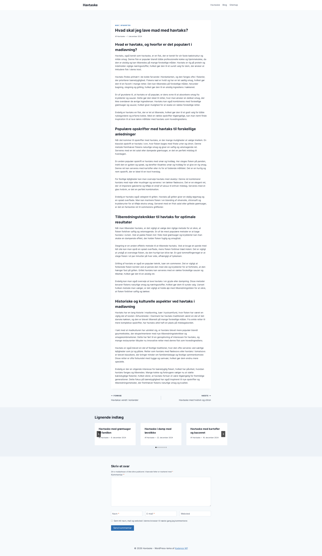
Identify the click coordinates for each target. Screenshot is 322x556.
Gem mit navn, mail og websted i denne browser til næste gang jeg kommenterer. (151, 521)
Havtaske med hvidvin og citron (195, 398)
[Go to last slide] (99, 434)
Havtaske (215, 5)
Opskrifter (125, 25)
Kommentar (117, 474)
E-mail (151, 513)
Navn (115, 513)
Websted (185, 513)
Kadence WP (181, 548)
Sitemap (234, 5)
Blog (225, 5)
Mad (117, 25)
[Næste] (223, 434)
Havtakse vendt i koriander (124, 398)
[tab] (156, 447)
